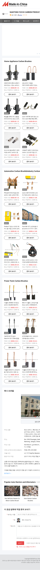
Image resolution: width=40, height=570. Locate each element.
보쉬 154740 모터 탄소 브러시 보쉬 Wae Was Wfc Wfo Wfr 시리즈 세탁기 (30, 103)
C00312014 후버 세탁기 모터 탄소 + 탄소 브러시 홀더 (11, 70)
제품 (17, 21)
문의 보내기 (12, 79)
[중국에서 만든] (15, 4)
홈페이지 (7, 21)
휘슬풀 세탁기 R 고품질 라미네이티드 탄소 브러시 (11, 103)
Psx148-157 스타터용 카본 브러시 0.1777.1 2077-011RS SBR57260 (30, 213)
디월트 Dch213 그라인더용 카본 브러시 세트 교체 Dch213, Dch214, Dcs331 (12, 357)
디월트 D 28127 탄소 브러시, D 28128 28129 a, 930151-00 (29, 357)
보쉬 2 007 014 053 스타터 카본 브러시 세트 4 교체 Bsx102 (30, 180)
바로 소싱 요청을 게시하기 (26, 531)
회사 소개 (26, 21)
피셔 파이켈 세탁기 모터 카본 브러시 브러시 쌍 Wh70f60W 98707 (11, 137)
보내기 (20, 528)
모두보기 (7, 458)
